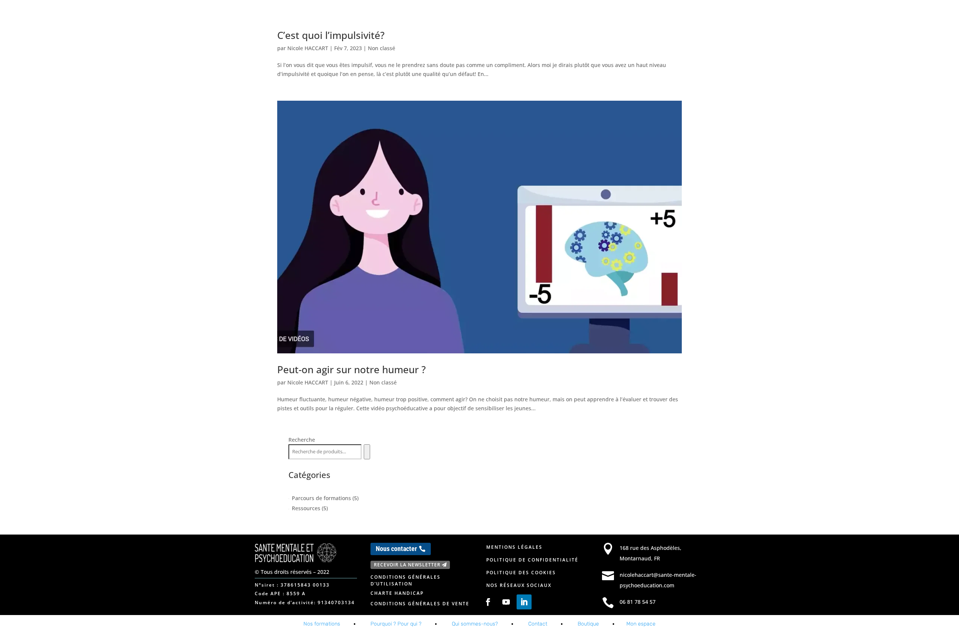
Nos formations (523, 14)
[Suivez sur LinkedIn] (524, 601)
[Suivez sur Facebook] (488, 601)
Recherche (301, 439)
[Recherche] (367, 451)
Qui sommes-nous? (475, 624)
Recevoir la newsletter (407, 565)
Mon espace (673, 14)
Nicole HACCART (307, 48)
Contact (615, 14)
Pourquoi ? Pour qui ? (395, 624)
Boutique (588, 624)
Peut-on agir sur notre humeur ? (351, 369)
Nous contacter (396, 549)
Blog (642, 14)
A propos (574, 14)
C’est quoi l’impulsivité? (331, 35)
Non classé (381, 48)
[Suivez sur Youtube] (506, 601)
